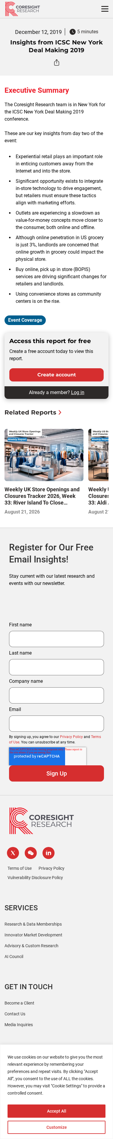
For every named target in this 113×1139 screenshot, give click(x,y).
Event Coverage (25, 320)
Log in (77, 392)
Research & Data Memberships (33, 924)
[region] (56, 1091)
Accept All (56, 1111)
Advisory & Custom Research (31, 945)
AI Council (14, 956)
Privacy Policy (71, 737)
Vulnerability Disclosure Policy (35, 877)
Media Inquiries (19, 1024)
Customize (56, 1127)
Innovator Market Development (33, 935)
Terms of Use (20, 868)
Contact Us (15, 1013)
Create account (56, 375)
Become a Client (19, 1003)
